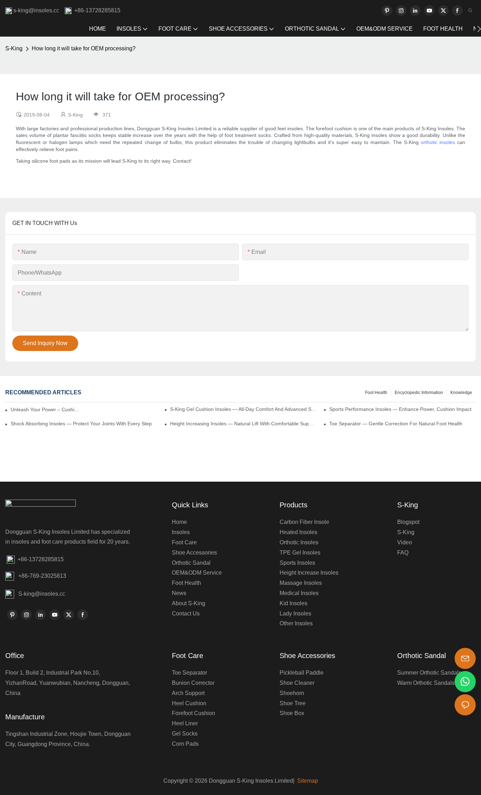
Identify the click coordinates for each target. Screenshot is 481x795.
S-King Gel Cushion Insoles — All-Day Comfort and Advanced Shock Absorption (243, 409)
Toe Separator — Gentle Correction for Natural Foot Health (395, 423)
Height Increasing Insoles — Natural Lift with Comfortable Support (243, 423)
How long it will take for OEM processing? (84, 48)
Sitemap (307, 781)
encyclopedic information (419, 392)
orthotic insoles (438, 142)
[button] (479, 29)
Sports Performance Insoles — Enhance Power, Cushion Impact (400, 409)
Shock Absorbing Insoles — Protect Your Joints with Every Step (81, 423)
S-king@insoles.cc (41, 594)
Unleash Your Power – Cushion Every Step (46, 409)
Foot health (376, 392)
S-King (14, 48)
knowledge (461, 392)
